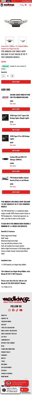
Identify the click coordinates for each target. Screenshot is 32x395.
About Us (4, 315)
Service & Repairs (6, 373)
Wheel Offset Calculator (9, 331)
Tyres (3, 361)
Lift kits (4, 337)
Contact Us (4, 318)
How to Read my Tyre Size (9, 334)
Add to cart (16, 82)
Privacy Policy (5, 352)
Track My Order (6, 321)
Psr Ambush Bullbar (22, 46)
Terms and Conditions (8, 349)
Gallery (3, 325)
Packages (4, 355)
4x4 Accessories (6, 367)
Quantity (4, 72)
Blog (2, 346)
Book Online (4, 377)
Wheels (3, 358)
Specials (4, 370)
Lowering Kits (5, 340)
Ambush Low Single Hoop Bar (10, 48)
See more (13, 103)
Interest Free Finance (8, 343)
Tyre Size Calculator (7, 328)
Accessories (5, 46)
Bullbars (12, 46)
